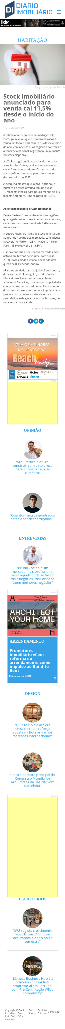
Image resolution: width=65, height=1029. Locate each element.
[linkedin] (41, 321)
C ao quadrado (14, 1018)
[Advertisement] (33, 403)
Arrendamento (27, 641)
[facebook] (30, 321)
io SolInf (12, 1016)
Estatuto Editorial (42, 1012)
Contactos (53, 1011)
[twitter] (35, 321)
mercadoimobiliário (55, 309)
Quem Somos (32, 1012)
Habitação (38, 309)
